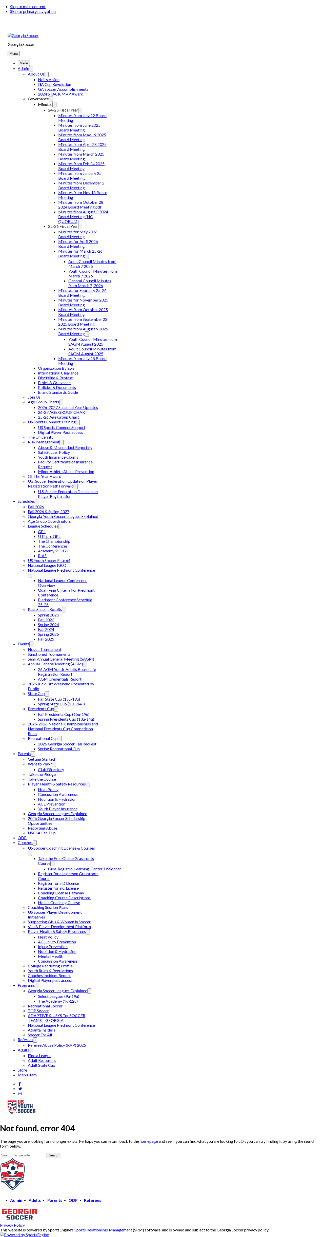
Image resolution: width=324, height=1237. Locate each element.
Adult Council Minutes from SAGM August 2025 (92, 351)
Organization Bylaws (56, 368)
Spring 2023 (48, 614)
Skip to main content (28, 6)
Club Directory (51, 769)
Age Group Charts (43, 401)
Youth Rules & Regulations (50, 970)
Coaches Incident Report (49, 975)
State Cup (36, 693)
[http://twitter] (20, 1088)
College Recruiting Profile (50, 965)
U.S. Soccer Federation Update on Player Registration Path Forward (62, 483)
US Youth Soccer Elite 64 (49, 560)
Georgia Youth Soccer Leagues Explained (63, 516)
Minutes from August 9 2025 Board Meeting (83, 331)
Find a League (39, 1055)
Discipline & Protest (55, 377)
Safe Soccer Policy (54, 452)
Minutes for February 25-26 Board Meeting (82, 292)
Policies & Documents (57, 387)
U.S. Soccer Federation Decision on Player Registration (68, 494)
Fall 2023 (46, 619)
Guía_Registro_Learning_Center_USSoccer (84, 868)
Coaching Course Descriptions (64, 897)
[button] (14, 53)
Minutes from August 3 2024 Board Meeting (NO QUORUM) (83, 216)
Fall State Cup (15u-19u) (59, 699)
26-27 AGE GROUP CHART (63, 412)
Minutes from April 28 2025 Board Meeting (82, 147)
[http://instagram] (20, 1093)
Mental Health (50, 956)
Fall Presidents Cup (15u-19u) (63, 714)
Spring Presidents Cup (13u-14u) (66, 719)
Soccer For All (40, 1034)
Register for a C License (58, 888)
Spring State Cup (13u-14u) (61, 703)
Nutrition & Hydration (57, 799)
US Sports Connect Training (52, 421)
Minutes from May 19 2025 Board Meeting (82, 137)
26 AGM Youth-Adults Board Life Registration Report (67, 672)
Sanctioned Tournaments (49, 654)
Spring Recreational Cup (59, 748)
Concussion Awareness (58, 794)
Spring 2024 (48, 624)
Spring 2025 (48, 634)
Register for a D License (58, 883)
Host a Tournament (44, 649)
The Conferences (53, 545)
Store (22, 1069)
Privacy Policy (12, 1225)
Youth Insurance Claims (58, 457)
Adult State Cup (41, 1065)
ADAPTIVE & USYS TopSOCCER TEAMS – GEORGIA (56, 1018)
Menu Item (27, 1074)
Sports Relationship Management (103, 1229)
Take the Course (42, 779)
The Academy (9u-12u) (58, 1001)
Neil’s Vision (48, 79)
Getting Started (41, 759)
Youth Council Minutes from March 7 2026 (92, 273)
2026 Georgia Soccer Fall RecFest (67, 743)
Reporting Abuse (42, 828)
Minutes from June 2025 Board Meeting (79, 127)
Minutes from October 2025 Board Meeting (83, 312)
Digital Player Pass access (60, 432)
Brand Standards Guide (58, 392)
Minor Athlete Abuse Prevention (66, 471)
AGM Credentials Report (60, 679)
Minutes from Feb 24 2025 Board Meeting (81, 166)
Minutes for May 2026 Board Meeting (77, 234)
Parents (24, 753)
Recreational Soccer (45, 1005)
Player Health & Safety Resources (57, 783)
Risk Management (43, 441)
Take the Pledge (42, 774)
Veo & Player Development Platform (59, 926)
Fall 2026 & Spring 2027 (48, 511)
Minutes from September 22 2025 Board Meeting (82, 321)
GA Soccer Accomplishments (63, 89)
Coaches (25, 842)
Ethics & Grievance (54, 382)
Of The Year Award (44, 476)
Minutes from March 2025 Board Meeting (81, 156)
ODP (22, 837)
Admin (23, 68)
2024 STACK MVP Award (60, 93)
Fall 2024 (46, 629)
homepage (149, 1141)
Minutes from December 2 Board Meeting (81, 185)
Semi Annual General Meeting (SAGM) (61, 659)
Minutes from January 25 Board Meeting (80, 175)
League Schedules (43, 525)
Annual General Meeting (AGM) (55, 663)
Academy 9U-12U (54, 550)
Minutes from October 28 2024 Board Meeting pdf (80, 204)
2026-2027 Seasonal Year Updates (68, 407)
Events (23, 643)
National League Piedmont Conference (61, 570)
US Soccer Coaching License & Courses (61, 848)
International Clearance (58, 372)
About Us (36, 73)
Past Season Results (45, 609)
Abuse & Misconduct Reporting (65, 447)
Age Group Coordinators (49, 521)
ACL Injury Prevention (57, 941)
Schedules (26, 501)
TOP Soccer (38, 1010)
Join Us (34, 397)
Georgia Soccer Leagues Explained (57, 813)
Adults (23, 1049)
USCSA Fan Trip (42, 832)
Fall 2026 (36, 506)
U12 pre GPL (49, 536)
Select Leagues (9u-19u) (58, 996)
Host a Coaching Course (59, 902)
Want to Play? (40, 763)
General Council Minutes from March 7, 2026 (89, 283)
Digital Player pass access (50, 980)
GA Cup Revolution (54, 84)
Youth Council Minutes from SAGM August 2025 (92, 341)
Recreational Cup (43, 738)
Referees (25, 1039)
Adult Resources (42, 1060)
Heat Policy (48, 789)
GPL (42, 531)
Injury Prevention (53, 946)
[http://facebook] (19, 1084)
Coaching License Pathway (61, 892)
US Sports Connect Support (61, 427)
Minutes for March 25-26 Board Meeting (80, 253)
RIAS (42, 555)
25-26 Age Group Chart (58, 417)
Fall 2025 (46, 638)
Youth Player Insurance (57, 808)
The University (40, 437)
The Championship (54, 541)
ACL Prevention (51, 803)
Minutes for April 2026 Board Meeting (78, 244)
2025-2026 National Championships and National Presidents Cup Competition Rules (63, 728)
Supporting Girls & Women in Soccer (59, 921)
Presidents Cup (41, 708)
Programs (26, 985)
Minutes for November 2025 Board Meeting (83, 302)
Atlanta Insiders (41, 1029)
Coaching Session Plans (48, 907)
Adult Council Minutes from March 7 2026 (92, 264)
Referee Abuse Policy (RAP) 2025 (57, 1045)
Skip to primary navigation (33, 11)
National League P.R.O (47, 565)
